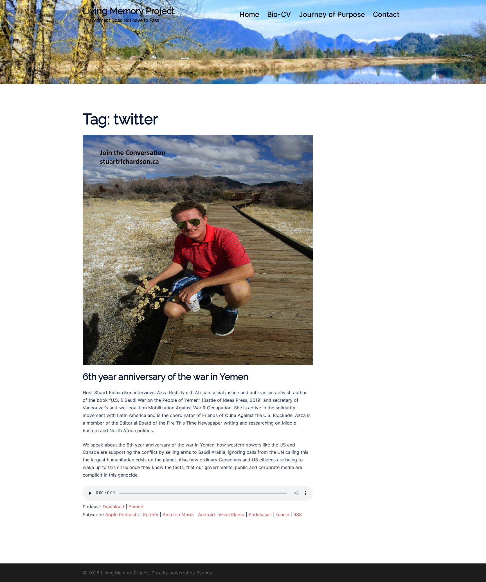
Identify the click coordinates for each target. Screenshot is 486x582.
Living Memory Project (129, 11)
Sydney (204, 573)
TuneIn (282, 514)
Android (206, 514)
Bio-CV (279, 14)
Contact (386, 14)
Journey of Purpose (332, 14)
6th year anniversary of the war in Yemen (165, 376)
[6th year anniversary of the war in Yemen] (198, 249)
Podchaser (260, 514)
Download (113, 506)
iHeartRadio (231, 514)
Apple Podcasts (122, 514)
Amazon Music (178, 514)
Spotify (150, 514)
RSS (297, 514)
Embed (136, 506)
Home (249, 14)
